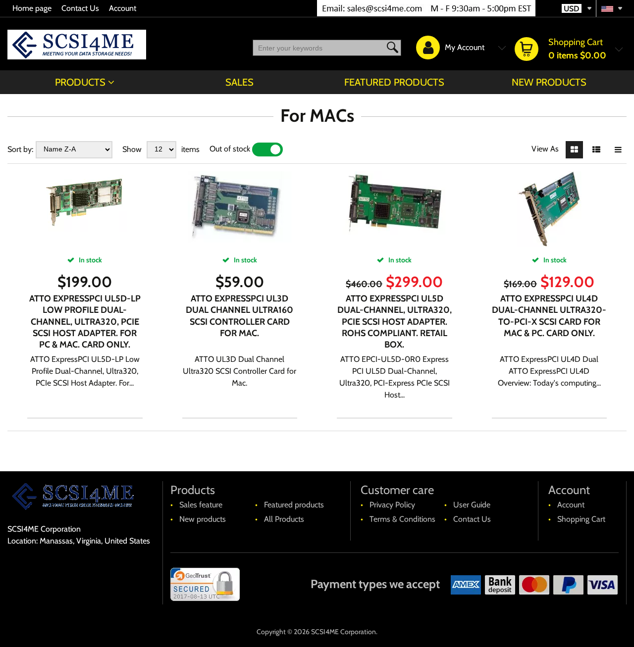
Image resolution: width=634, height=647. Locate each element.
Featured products (394, 82)
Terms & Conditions (402, 519)
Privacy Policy (392, 504)
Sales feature (200, 504)
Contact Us (80, 8)
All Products (284, 519)
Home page (32, 8)
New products (549, 82)
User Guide (471, 504)
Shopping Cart (581, 519)
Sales (239, 82)
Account (122, 8)
